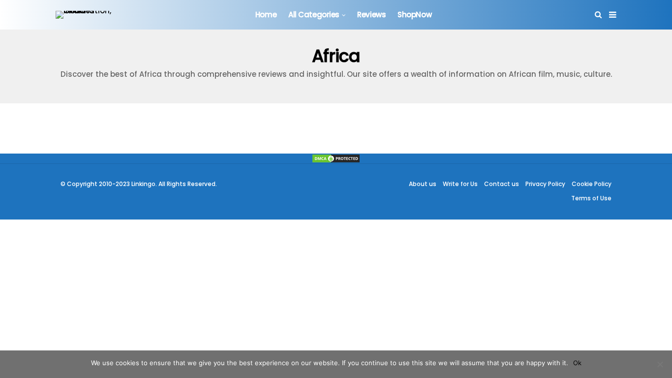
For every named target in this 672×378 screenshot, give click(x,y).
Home (265, 14)
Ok (577, 363)
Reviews (371, 14)
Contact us (501, 184)
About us (422, 184)
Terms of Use (591, 198)
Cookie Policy (591, 184)
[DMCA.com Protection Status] (336, 158)
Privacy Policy (545, 184)
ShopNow (414, 14)
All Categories (313, 14)
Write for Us (460, 184)
